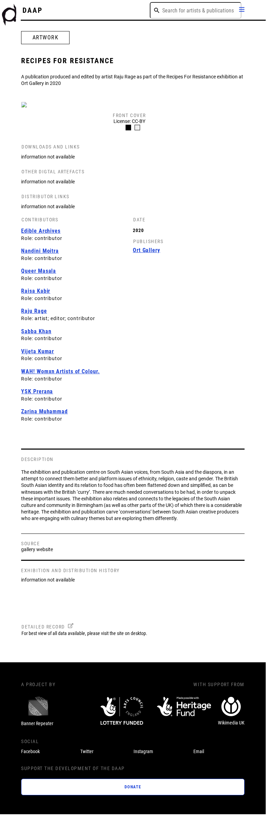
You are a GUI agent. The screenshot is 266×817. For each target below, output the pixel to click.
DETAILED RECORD (43, 626)
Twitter (86, 751)
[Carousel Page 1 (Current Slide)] (128, 128)
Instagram (143, 751)
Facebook (30, 751)
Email (198, 751)
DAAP (32, 10)
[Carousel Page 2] (137, 128)
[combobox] (195, 10)
